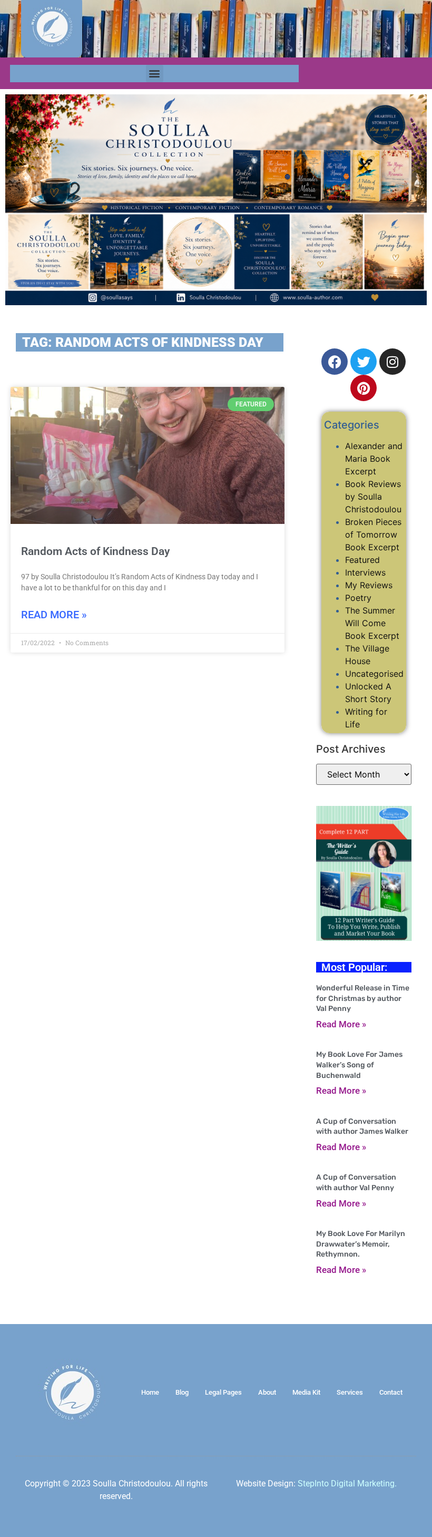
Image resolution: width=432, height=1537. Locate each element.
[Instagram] (392, 361)
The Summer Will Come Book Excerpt (372, 623)
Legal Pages (223, 1392)
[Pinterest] (363, 388)
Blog (182, 1392)
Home (150, 1392)
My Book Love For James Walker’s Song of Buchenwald (359, 1064)
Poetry (358, 597)
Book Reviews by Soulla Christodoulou (373, 496)
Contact (390, 1392)
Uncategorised (374, 673)
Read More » (54, 614)
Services (350, 1392)
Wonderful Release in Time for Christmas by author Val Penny (362, 998)
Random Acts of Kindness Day (95, 551)
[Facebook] (334, 361)
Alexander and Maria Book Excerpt (373, 458)
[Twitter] (363, 361)
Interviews (365, 572)
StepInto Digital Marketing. (347, 1483)
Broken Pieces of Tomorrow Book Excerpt (373, 534)
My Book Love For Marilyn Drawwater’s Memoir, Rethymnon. (360, 1244)
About (267, 1392)
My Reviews (368, 585)
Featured (362, 560)
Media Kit (306, 1392)
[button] (154, 73)
